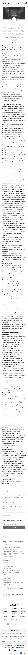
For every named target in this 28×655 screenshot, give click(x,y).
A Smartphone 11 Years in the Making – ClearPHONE (13, 595)
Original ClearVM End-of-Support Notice (13, 497)
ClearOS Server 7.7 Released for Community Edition (11, 565)
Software (22, 616)
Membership (14, 611)
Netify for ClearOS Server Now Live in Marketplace (13, 559)
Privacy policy (7, 647)
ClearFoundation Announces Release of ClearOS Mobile (13, 577)
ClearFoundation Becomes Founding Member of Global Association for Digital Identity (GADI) (13, 553)
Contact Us (14, 619)
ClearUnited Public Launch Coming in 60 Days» (12, 507)
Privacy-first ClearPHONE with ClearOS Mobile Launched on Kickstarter (13, 571)
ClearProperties (22, 641)
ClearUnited (22, 633)
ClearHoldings (12, 641)
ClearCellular (5, 636)
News (5, 608)
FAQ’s (5, 619)
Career (23, 614)
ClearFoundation (7, 633)
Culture (5, 614)
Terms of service (16, 647)
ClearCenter (15, 633)
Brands (23, 611)
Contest (5, 611)
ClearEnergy (21, 638)
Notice (22, 647)
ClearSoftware (13, 636)
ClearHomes (7, 638)
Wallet (14, 614)
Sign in (21, 3)
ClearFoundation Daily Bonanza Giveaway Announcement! (13, 583)
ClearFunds (5, 641)
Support (23, 619)
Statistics (13, 616)
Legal (5, 616)
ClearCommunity (22, 636)
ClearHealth (14, 638)
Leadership (14, 608)
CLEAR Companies (14, 630)
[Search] (24, 3)
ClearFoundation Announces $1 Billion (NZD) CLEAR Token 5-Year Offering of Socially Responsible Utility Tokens (14, 32)
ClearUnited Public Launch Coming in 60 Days (14, 495)
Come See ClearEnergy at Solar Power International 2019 (13, 589)
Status (23, 608)
